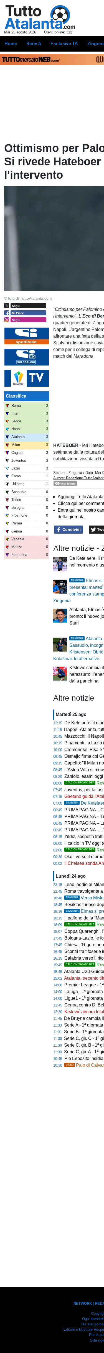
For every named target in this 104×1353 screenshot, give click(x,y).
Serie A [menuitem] (33, 43)
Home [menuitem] (10, 43)
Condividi (71, 529)
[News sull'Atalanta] (39, 17)
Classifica (16, 396)
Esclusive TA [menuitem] (64, 43)
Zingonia (75, 473)
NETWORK (82, 1303)
